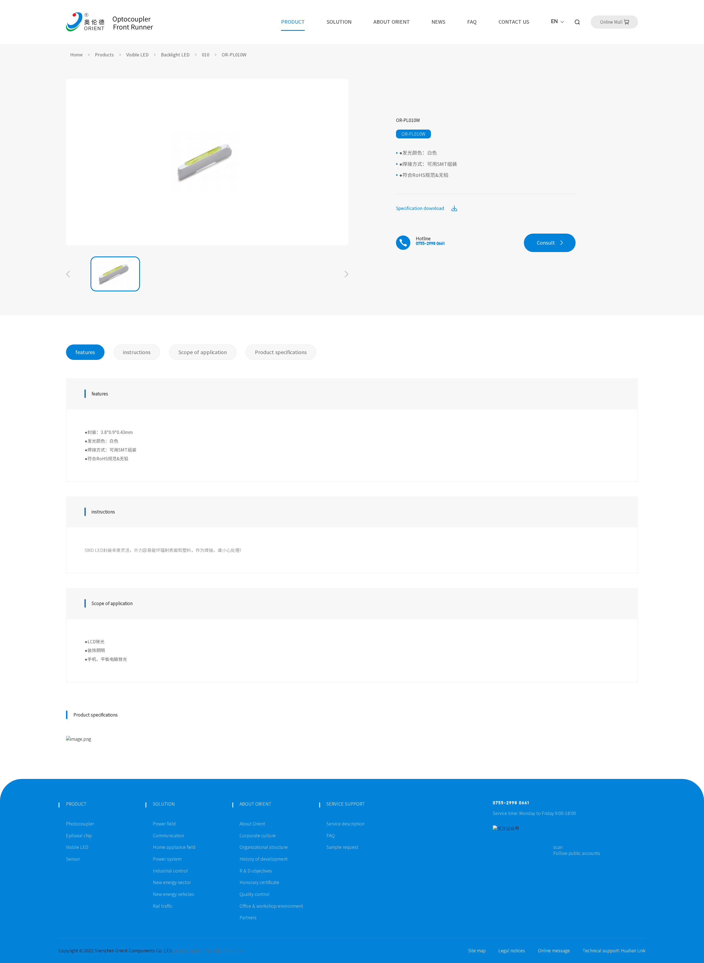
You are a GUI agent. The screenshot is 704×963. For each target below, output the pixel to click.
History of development (264, 859)
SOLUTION (339, 21)
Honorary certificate (259, 882)
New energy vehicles (173, 894)
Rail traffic (162, 906)
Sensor (73, 859)
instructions (136, 352)
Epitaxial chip (79, 836)
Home (76, 55)
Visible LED (137, 55)
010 (205, 55)
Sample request (342, 847)
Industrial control (170, 871)
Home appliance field (174, 847)
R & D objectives (256, 871)
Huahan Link (633, 951)
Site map (477, 951)
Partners (248, 918)
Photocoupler (80, 824)
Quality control (255, 894)
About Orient (252, 824)
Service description (345, 824)
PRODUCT (293, 21)
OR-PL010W (234, 55)
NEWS (438, 21)
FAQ (472, 21)
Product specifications (281, 352)
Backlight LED (175, 55)
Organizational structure (264, 847)
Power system (167, 859)
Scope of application (202, 352)
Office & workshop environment (271, 906)
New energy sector (172, 882)
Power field (164, 824)
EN (554, 22)
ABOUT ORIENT (391, 21)
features (85, 352)
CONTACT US (514, 21)
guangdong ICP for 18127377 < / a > (209, 951)
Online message (554, 951)
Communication (168, 836)
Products (104, 55)
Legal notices (511, 951)
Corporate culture (258, 836)
